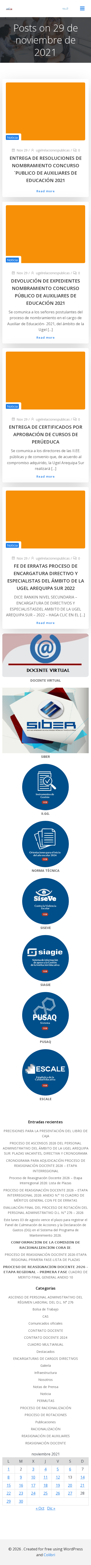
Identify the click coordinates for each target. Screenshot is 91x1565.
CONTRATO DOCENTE (45, 1330)
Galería (45, 1365)
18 (45, 1485)
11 (45, 1477)
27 (70, 1493)
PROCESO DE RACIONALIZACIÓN (45, 1408)
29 (9, 1501)
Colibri (49, 1554)
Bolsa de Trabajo (45, 1309)
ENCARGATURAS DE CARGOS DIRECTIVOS (45, 1358)
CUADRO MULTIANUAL (45, 1344)
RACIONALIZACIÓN (45, 1429)
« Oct (40, 1508)
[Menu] (82, 9)
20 (70, 1485)
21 (82, 1485)
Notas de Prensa (45, 1387)
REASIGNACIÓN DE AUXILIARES (45, 1436)
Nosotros (45, 1379)
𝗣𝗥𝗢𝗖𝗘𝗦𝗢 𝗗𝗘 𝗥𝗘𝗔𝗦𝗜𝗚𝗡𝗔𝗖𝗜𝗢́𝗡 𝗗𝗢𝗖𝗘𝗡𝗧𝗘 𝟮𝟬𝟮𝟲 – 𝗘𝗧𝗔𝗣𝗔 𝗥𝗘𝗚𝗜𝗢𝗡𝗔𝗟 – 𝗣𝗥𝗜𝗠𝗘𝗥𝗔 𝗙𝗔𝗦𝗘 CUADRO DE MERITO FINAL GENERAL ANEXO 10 (45, 1272)
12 (58, 1477)
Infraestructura (45, 1372)
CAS (45, 1316)
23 (21, 1493)
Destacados (45, 1351)
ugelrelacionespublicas (53, 150)
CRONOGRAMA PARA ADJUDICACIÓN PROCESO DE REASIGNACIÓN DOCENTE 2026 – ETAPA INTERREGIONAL (45, 1165)
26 (58, 1493)
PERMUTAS (45, 1400)
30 (21, 1501)
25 (45, 1493)
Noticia (12, 137)
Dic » (51, 1508)
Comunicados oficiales (45, 1323)
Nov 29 (22, 150)
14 (82, 1477)
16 (21, 1485)
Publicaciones (45, 1422)
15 (9, 1485)
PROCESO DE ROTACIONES (45, 1415)
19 (58, 1485)
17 (33, 1485)
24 (33, 1493)
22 (9, 1493)
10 (33, 1477)
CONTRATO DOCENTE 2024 (45, 1337)
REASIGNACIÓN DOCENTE (45, 1443)
